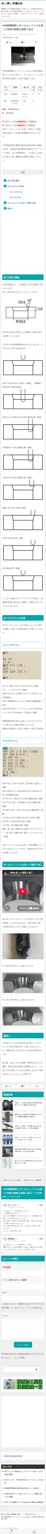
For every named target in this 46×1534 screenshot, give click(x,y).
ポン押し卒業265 (11, 3)
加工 (16, 37)
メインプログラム (16, 192)
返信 (41, 1205)
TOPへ (34, 1532)
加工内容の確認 (13, 180)
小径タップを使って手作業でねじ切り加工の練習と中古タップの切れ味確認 (28, 1127)
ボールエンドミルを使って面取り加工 (21, 203)
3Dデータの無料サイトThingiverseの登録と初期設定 (23, 1502)
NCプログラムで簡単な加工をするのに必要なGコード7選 (28, 1162)
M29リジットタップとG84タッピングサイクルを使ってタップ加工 (28, 1139)
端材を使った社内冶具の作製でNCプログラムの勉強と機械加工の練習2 (28, 1115)
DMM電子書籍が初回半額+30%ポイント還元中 (21, 1488)
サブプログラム (15, 197)
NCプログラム (8, 37)
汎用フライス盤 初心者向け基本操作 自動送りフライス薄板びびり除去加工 (28, 1104)
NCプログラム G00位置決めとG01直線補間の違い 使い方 (34, 1180)
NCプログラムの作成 (15, 186)
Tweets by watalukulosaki (13, 1456)
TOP (12, 1514)
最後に (10, 208)
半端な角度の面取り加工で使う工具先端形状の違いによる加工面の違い (28, 1150)
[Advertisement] (23, 244)
